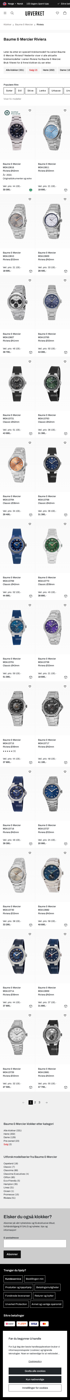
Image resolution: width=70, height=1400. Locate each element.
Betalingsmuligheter (47, 1287)
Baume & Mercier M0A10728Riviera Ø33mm (47, 662)
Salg (6, 1144)
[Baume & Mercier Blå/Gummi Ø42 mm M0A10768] (53, 465)
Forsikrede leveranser (17, 1295)
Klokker (7, 24)
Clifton (7, 1177)
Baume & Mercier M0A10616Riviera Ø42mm (12, 167)
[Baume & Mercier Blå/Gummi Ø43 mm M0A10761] (17, 627)
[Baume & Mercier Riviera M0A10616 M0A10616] (17, 133)
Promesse (9, 1194)
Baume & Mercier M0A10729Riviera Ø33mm (12, 1072)
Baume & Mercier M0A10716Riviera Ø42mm (12, 828)
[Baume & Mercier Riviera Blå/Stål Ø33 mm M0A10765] (53, 303)
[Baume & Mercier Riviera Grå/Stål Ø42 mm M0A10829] (53, 221)
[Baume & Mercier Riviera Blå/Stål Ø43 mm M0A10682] (53, 875)
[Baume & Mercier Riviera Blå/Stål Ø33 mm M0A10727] (53, 794)
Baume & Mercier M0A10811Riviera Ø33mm (47, 167)
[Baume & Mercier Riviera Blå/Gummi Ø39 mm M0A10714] (17, 956)
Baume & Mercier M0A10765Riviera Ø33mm (47, 337)
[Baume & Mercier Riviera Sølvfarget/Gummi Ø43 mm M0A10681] (53, 1037)
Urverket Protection (16, 1304)
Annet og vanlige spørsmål (46, 1304)
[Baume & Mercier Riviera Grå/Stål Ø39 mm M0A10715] (17, 709)
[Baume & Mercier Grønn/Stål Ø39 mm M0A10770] (53, 546)
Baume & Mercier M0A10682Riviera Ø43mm (47, 910)
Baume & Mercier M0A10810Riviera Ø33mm (12, 256)
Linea (6, 1187)
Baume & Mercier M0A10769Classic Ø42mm (12, 581)
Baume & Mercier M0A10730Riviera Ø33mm (12, 910)
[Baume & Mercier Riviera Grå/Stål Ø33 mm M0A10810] (17, 221)
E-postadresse (11, 1238)
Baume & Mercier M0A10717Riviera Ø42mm (47, 743)
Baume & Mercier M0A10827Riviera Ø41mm (12, 337)
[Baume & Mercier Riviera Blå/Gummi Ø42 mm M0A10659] (53, 956)
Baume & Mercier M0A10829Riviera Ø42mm (47, 256)
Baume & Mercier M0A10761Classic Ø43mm (12, 662)
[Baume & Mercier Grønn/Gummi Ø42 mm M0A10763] (53, 384)
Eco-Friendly (10, 1181)
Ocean (7, 1191)
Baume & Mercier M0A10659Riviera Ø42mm (47, 991)
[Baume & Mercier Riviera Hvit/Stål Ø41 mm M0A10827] (17, 303)
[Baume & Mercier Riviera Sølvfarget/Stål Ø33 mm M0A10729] (17, 1037)
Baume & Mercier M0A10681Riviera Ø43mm (47, 1072)
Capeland (8, 1163)
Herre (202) (49, 70)
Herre (6, 1134)
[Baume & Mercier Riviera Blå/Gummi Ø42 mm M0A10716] (17, 794)
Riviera (7, 1198)
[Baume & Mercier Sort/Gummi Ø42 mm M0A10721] (17, 384)
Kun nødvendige (35, 1379)
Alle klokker (10, 1130)
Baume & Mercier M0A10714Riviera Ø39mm (12, 991)
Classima (8, 1170)
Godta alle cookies (35, 1371)
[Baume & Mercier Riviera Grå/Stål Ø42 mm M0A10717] (53, 709)
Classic (7, 1167)
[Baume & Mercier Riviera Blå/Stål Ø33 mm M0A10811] (53, 133)
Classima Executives (14, 1174)
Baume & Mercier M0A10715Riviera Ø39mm (12, 743)
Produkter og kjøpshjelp (18, 1287)
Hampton (8, 1184)
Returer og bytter (44, 1295)
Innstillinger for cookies (35, 1388)
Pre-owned (9, 1141)
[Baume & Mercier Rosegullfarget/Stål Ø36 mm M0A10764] (17, 465)
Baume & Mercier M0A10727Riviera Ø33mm (47, 828)
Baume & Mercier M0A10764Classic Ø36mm (12, 499)
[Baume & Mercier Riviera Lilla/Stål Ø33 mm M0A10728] (53, 627)
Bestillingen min (35, 1279)
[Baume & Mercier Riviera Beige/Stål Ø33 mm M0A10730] (17, 875)
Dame (7, 1137)
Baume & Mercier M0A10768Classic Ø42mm (47, 499)
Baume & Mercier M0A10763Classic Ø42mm (47, 418)
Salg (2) (33, 70)
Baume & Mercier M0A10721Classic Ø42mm (12, 418)
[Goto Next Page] (46, 1102)
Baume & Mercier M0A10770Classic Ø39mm (47, 581)
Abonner (12, 1254)
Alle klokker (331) (15, 70)
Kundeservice (13, 1279)
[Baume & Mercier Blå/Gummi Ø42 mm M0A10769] (17, 546)
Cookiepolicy (35, 1361)
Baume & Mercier (24, 24)
